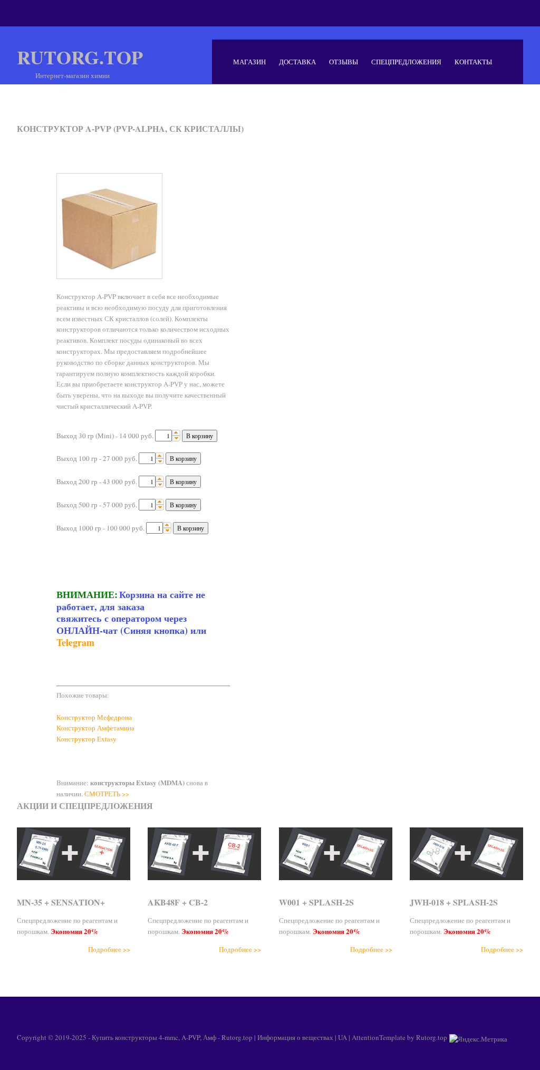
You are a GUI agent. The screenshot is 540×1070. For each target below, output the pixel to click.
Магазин (249, 61)
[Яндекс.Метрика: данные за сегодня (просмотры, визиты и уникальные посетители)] (478, 1039)
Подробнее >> (109, 949)
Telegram (75, 642)
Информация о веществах (295, 1037)
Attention (365, 1037)
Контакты (473, 61)
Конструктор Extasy (86, 739)
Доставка (297, 61)
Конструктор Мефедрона (94, 717)
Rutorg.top (80, 57)
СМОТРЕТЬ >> (106, 793)
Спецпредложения (406, 61)
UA (342, 1037)
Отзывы (343, 61)
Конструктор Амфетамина (95, 727)
